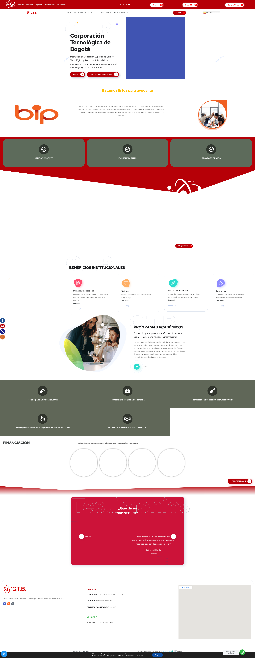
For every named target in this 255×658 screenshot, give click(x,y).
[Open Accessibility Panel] (4, 654)
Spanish (209, 13)
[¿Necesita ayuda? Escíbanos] (242, 652)
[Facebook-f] (120, 4)
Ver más (84, 464)
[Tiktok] (126, 4)
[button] (69, 13)
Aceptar (157, 655)
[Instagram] (123, 4)
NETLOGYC (167, 651)
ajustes (141, 656)
